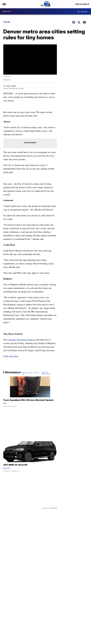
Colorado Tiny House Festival (21, 339)
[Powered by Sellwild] (53, 508)
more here (13, 356)
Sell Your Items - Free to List (30, 373)
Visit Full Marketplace (46, 373)
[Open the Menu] (4, 4)
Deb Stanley (11, 86)
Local (6, 22)
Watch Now (81, 4)
